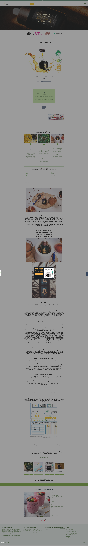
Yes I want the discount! (39, 274)
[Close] (53, 268)
